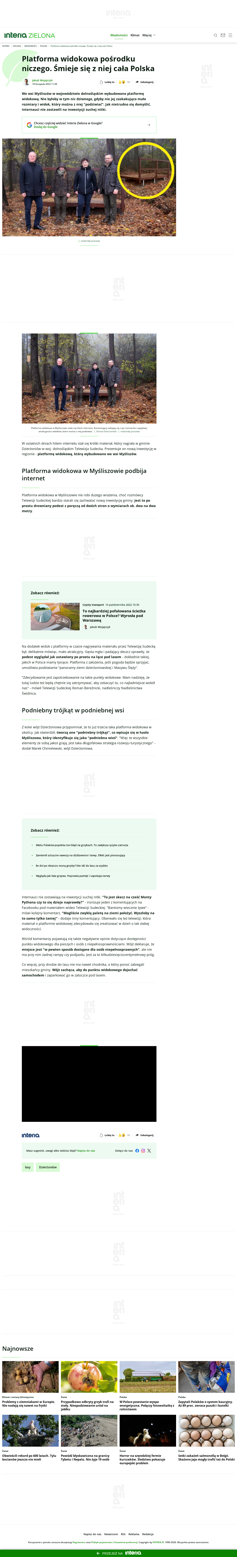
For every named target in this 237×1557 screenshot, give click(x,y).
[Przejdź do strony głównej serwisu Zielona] (42, 35)
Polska (43, 46)
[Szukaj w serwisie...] (215, 35)
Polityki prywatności (101, 1542)
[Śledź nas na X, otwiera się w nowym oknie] (149, 1150)
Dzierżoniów (48, 1167)
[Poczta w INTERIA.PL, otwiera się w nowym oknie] (223, 35)
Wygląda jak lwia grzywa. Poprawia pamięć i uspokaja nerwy (73, 876)
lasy (28, 1167)
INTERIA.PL (158, 1542)
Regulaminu (79, 1542)
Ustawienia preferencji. (126, 1542)
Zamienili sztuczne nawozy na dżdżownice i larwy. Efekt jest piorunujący (80, 855)
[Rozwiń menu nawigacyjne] (230, 35)
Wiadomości (30, 46)
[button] (119, 35)
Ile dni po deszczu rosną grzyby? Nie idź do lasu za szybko (72, 865)
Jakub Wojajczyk (42, 80)
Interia (5, 46)
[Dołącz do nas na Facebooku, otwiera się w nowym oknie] (137, 1150)
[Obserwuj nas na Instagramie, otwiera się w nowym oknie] (143, 1150)
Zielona (17, 46)
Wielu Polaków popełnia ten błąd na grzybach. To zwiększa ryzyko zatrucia (82, 845)
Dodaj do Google (65, 127)
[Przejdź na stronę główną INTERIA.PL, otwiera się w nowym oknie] (15, 35)
